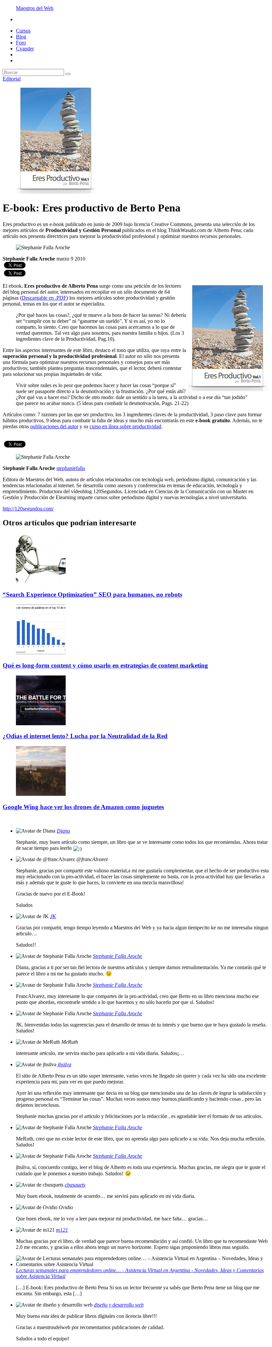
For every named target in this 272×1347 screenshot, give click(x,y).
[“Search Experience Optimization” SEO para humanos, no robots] (41, 582)
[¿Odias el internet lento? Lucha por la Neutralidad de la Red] (41, 723)
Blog (21, 36)
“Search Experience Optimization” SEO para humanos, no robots (92, 594)
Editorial (12, 79)
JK (53, 916)
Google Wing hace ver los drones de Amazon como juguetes (83, 806)
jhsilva (64, 1064)
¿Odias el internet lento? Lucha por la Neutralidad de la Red (85, 735)
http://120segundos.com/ (28, 508)
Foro (21, 42)
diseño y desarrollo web (119, 1305)
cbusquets (75, 1185)
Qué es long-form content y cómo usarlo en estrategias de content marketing (105, 665)
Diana (63, 831)
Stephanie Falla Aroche (117, 956)
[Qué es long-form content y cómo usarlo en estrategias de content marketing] (41, 652)
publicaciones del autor (54, 426)
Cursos (23, 30)
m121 (62, 1230)
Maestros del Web (34, 8)
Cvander (25, 48)
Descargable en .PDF (44, 298)
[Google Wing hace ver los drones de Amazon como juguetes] (41, 794)
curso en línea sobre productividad (125, 426)
